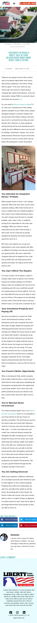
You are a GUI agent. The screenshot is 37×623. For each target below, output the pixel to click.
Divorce (8, 44)
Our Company (19, 567)
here (20, 99)
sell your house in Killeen (22, 104)
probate (17, 44)
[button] (14, 3)
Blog (19, 569)
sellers (26, 44)
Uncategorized (17, 47)
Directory (18, 564)
